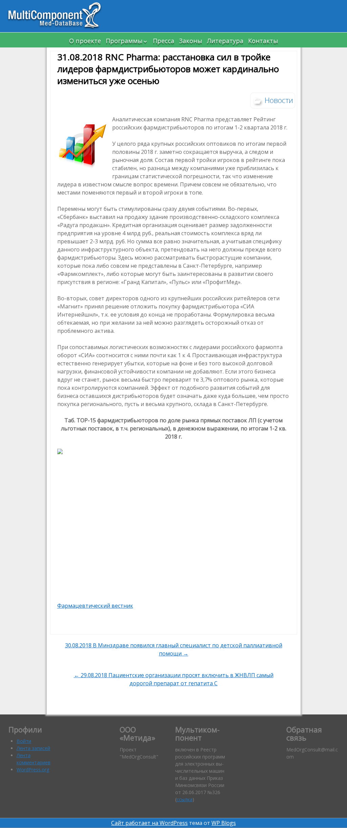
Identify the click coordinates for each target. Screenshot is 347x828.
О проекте (85, 41)
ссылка (184, 799)
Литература (225, 41)
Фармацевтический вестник (95, 605)
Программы (124, 41)
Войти (24, 741)
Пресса (163, 41)
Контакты (263, 41)
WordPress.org (33, 769)
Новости (279, 100)
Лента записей (33, 748)
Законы (190, 41)
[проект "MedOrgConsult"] (57, 16)
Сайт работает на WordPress (149, 823)
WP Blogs (223, 823)
